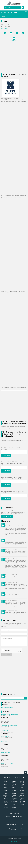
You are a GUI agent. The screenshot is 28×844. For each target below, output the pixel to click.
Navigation (8, 7)
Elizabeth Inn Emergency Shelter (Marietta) (9, 714)
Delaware (22, 784)
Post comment (7, 654)
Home (2, 15)
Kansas (5, 790)
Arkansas (22, 781)
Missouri (22, 793)
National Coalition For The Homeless (14, 816)
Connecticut (5, 784)
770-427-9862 (4, 28)
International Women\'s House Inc (7, 747)
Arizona (5, 782)
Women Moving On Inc (5, 752)
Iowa (22, 787)
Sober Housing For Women (7, 707)
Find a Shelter (26, 11)
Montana (14, 795)
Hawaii (13, 787)
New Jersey (5, 798)
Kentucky (14, 790)
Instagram (14, 40)
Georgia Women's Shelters (10, 15)
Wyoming (14, 807)
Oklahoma (22, 799)
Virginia (22, 804)
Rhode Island (22, 801)
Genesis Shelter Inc (5, 736)
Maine (22, 792)
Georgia (5, 787)
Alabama (14, 781)
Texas (5, 804)
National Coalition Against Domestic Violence (14, 819)
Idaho (5, 789)
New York (6, 799)
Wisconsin (22, 806)
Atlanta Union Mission (5, 730)
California (14, 782)
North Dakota (5, 796)
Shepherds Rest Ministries (6, 758)
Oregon (5, 801)
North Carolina (22, 795)
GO (25, 698)
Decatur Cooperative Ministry (7, 763)
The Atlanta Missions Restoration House (9, 725)
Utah (14, 804)
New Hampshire (22, 796)
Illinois (14, 789)
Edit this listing (7, 516)
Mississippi (5, 795)
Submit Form (6, 455)
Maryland (14, 792)
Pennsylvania (14, 801)
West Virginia (5, 807)
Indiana (22, 789)
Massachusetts (5, 792)
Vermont (5, 806)
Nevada (22, 798)
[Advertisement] (14, 57)
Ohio (14, 799)
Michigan (5, 793)
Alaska (5, 781)
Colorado (22, 782)
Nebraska (14, 796)
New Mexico (14, 798)
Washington (13, 806)
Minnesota (14, 793)
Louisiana (22, 790)
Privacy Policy (14, 841)
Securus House (4, 741)
